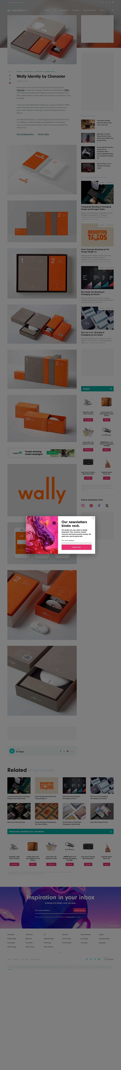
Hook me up (77, 547)
